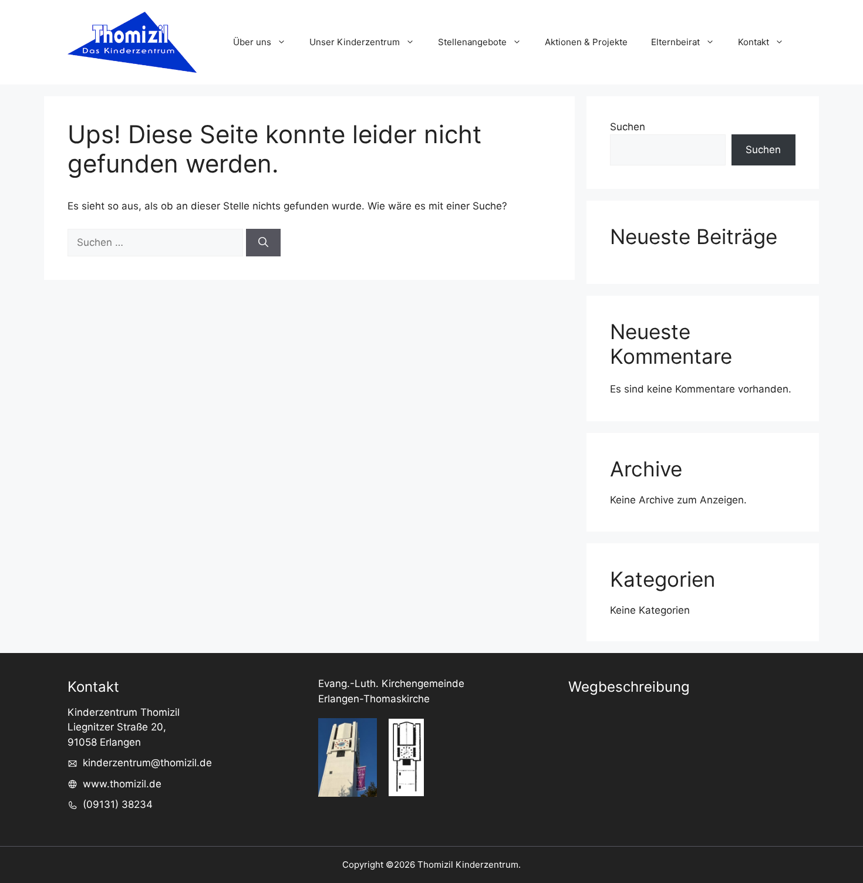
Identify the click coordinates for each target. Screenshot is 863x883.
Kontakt (753, 42)
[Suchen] (263, 243)
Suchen (627, 127)
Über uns (252, 42)
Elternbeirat (675, 42)
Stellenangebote (472, 42)
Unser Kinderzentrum (354, 42)
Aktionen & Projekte (586, 42)
